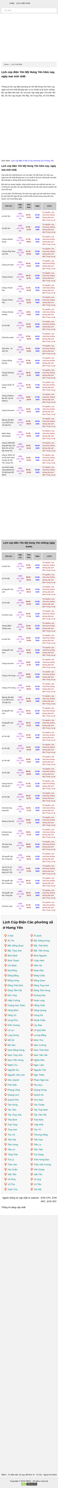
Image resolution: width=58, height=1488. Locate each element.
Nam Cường (40, 1045)
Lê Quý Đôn (40, 1030)
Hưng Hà (38, 1015)
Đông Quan (39, 980)
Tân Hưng (13, 1104)
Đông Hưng (13, 980)
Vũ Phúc (12, 1179)
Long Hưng (13, 1035)
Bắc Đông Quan (15, 945)
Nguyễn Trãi (40, 1070)
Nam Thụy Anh (15, 1055)
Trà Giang (39, 1154)
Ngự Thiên (39, 1075)
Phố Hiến (12, 1085)
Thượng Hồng (41, 1134)
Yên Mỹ (37, 1189)
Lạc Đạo (38, 1025)
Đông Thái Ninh (15, 985)
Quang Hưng (40, 1090)
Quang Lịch (13, 1095)
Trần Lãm (12, 1164)
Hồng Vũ (12, 1015)
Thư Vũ (11, 1134)
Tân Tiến (12, 1110)
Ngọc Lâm (39, 1065)
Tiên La (37, 1144)
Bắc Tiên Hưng (41, 950)
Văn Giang (39, 1169)
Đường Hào (39, 995)
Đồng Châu (39, 975)
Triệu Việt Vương (42, 1164)
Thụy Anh (12, 1129)
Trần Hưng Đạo (41, 1159)
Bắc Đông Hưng (42, 940)
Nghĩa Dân (39, 1060)
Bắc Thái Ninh (41, 945)
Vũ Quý (37, 1179)
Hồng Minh (13, 1010)
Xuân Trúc (13, 1189)
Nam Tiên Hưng (15, 1060)
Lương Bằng (40, 1035)
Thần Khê (38, 1124)
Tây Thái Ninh (41, 1110)
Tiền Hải (12, 1139)
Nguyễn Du (13, 1070)
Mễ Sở (11, 1040)
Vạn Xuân (12, 1169)
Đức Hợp (12, 995)
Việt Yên (38, 1174)
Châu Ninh (39, 960)
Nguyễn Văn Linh (16, 1075)
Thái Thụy (13, 1124)
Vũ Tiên (37, 1184)
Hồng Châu (39, 1005)
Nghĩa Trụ (12, 1065)
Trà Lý (11, 1159)
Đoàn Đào (39, 970)
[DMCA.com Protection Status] (29, 1485)
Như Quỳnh (13, 1080)
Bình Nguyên (40, 955)
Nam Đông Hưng (16, 1050)
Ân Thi (11, 940)
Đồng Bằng (13, 975)
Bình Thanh (13, 960)
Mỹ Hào (11, 1045)
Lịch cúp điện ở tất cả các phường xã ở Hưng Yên (32, 161)
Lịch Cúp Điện (16, 64)
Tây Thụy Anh (14, 1115)
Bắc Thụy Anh (15, 950)
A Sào (10, 935)
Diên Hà (38, 965)
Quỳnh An (39, 1095)
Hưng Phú (13, 1020)
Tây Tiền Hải (40, 1115)
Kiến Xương (14, 1025)
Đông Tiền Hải (15, 990)
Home (6, 64)
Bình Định (12, 955)
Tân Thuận (39, 1104)
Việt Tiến (12, 1174)
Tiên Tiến (38, 1149)
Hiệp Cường (14, 1000)
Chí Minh (12, 965)
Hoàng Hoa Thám (16, 1005)
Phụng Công (14, 1090)
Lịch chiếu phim (23, 3)
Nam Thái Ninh (41, 1050)
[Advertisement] (29, 31)
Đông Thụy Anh (41, 985)
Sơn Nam (38, 1100)
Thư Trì (37, 1129)
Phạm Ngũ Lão (41, 1080)
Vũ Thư (11, 1184)
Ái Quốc (38, 935)
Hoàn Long (39, 1000)
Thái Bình (12, 1119)
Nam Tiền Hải (40, 1055)
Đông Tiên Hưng (42, 990)
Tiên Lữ (11, 1149)
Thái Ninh (38, 1119)
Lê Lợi (11, 1030)
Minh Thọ (38, 1040)
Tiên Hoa (38, 1139)
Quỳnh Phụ (13, 1100)
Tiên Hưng (13, 1144)
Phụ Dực (38, 1085)
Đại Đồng (12, 970)
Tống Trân (13, 1154)
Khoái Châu (39, 1020)
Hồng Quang (40, 1010)
